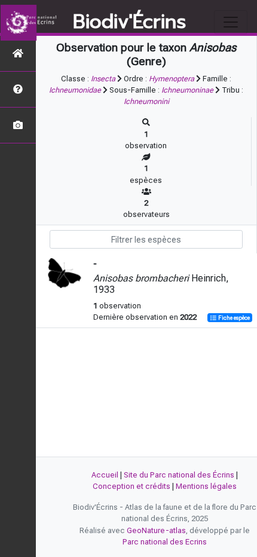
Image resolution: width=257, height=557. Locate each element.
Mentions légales (206, 486)
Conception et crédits (131, 486)
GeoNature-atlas (156, 530)
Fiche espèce (233, 317)
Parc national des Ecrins (165, 541)
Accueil (104, 474)
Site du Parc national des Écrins (179, 474)
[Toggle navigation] (230, 22)
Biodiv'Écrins (129, 22)
